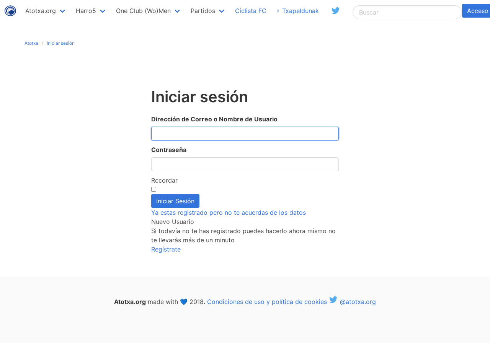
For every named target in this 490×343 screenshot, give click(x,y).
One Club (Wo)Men (143, 11)
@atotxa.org (357, 301)
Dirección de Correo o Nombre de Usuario (214, 119)
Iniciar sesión (61, 43)
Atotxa (31, 43)
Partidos (203, 11)
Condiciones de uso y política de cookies (267, 301)
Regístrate (166, 249)
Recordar (164, 180)
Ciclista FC (250, 11)
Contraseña (168, 150)
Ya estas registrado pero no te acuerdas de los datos (228, 212)
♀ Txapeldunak (297, 11)
